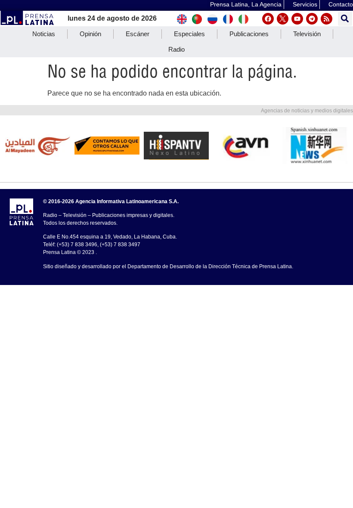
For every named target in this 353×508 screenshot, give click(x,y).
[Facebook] (268, 19)
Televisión (307, 33)
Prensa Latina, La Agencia (246, 4)
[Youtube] (297, 19)
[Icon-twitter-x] (282, 19)
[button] (345, 19)
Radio (176, 49)
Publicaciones (249, 33)
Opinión (90, 33)
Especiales (189, 33)
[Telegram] (312, 19)
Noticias (43, 33)
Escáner (137, 33)
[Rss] (326, 19)
